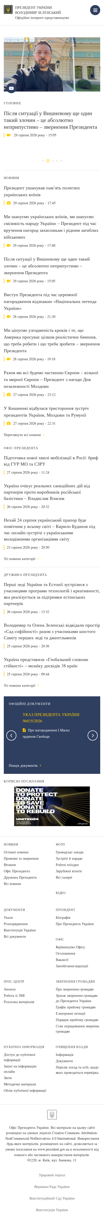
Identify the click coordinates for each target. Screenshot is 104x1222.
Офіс (60, 939)
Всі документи (15, 936)
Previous (11, 735)
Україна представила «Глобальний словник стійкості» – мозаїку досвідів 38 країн (46, 662)
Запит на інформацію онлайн (20, 1069)
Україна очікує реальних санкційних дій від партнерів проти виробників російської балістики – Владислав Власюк (47, 491)
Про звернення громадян (75, 989)
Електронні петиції (70, 1013)
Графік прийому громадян (76, 1007)
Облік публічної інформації (25, 1090)
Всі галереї (64, 877)
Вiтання (10, 864)
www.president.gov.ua (53, 1149)
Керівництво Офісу (70, 947)
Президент (65, 910)
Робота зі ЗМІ (14, 995)
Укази (8, 917)
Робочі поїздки (67, 864)
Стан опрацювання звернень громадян (77, 1029)
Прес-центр (14, 981)
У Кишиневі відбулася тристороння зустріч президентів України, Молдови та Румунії (46, 411)
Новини (11, 844)
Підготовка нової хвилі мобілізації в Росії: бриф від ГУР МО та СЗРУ (51, 460)
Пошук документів (24, 765)
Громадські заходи (70, 852)
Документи (14, 910)
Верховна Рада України (52, 1186)
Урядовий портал (52, 1175)
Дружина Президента (20, 877)
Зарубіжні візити (69, 871)
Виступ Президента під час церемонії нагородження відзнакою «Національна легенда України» (50, 301)
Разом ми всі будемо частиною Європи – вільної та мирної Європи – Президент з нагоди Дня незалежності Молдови (51, 379)
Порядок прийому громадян (77, 1019)
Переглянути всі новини (23, 434)
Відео (61, 893)
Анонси (10, 989)
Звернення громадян (75, 981)
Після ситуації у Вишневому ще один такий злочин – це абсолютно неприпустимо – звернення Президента (50, 119)
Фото (60, 844)
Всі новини (12, 883)
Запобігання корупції (72, 965)
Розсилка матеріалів (19, 1001)
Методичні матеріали (20, 1084)
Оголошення (65, 953)
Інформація (64, 1054)
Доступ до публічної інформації (19, 1057)
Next (93, 735)
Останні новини (16, 852)
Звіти (8, 1077)
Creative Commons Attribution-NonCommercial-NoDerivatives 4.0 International (51, 1135)
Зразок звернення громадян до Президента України (77, 998)
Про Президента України (75, 923)
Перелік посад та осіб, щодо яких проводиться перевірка (77, 1070)
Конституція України (20, 930)
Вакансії (62, 959)
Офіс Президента (17, 871)
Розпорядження (16, 923)
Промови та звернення (21, 858)
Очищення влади (72, 1047)
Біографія (63, 917)
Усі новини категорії (20, 558)
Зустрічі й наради (69, 858)
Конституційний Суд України (52, 1198)
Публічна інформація (24, 1047)
